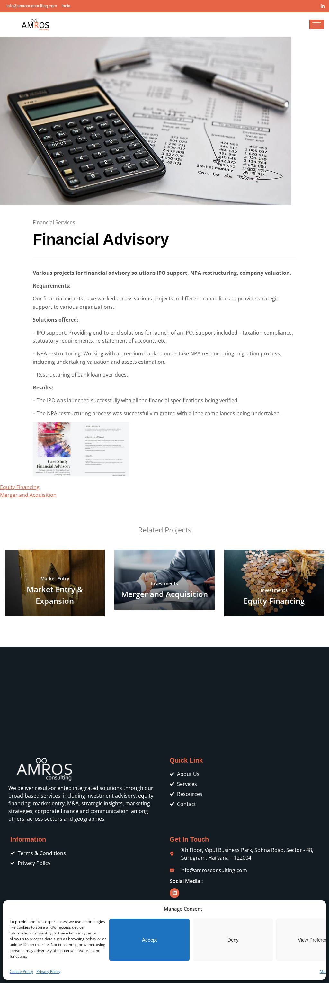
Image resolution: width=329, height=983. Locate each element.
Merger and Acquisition (28, 494)
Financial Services (54, 222)
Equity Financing (20, 487)
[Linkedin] (174, 893)
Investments (164, 583)
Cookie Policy (21, 971)
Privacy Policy (48, 971)
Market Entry (54, 579)
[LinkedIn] (322, 6)
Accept (149, 940)
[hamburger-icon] (316, 24)
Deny (233, 940)
